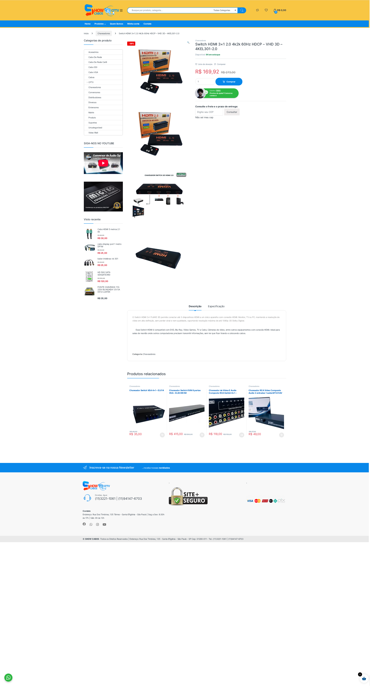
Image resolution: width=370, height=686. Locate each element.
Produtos (99, 23)
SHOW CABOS (92, 539)
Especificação (216, 306)
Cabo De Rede (95, 57)
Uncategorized (95, 127)
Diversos (92, 102)
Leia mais (241, 435)
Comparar (221, 64)
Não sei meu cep (204, 117)
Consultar (232, 112)
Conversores (94, 92)
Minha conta (133, 23)
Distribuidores (94, 97)
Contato (147, 23)
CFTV (91, 82)
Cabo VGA (93, 72)
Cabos (91, 77)
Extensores (93, 107)
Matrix (91, 112)
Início (86, 33)
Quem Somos (116, 23)
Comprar (230, 81)
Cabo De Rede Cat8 (97, 62)
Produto (92, 117)
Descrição (195, 306)
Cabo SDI (92, 67)
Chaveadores (104, 33)
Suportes (92, 122)
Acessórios (93, 52)
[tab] (195, 307)
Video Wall (93, 132)
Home (87, 23)
